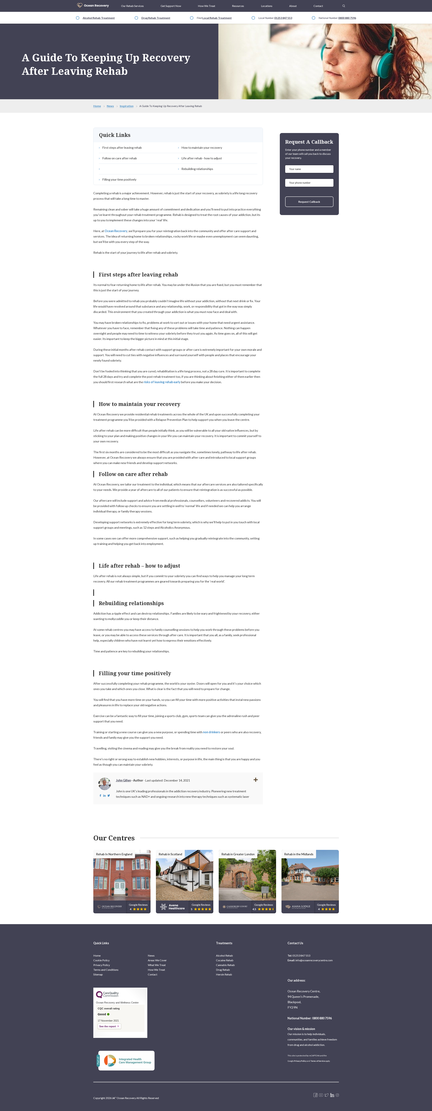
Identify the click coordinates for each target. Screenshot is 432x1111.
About (293, 5)
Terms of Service (317, 1061)
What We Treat (157, 965)
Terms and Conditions (105, 969)
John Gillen (123, 780)
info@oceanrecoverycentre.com (314, 960)
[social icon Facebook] (315, 1095)
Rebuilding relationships (197, 169)
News (110, 106)
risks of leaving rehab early (162, 382)
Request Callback (309, 201)
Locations (266, 5)
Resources (238, 5)
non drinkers (211, 732)
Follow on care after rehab (119, 158)
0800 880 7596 (347, 17)
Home (97, 106)
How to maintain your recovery (201, 147)
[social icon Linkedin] (332, 1095)
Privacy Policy (101, 965)
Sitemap (98, 974)
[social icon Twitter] (327, 1095)
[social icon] (337, 1095)
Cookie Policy (101, 960)
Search (344, 4)
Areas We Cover (157, 960)
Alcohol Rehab (224, 955)
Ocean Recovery (116, 231)
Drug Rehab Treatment (155, 17)
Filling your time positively (119, 179)
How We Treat (206, 5)
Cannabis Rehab (225, 965)
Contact (318, 5)
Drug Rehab (223, 969)
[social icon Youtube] (321, 1095)
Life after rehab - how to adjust (201, 158)
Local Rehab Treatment (217, 17)
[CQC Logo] (107, 997)
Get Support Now (171, 5)
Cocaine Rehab (224, 960)
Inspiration (126, 106)
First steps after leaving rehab (122, 147)
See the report (107, 1026)
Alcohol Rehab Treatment (99, 17)
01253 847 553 (283, 17)
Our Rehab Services (132, 5)
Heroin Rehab (224, 974)
